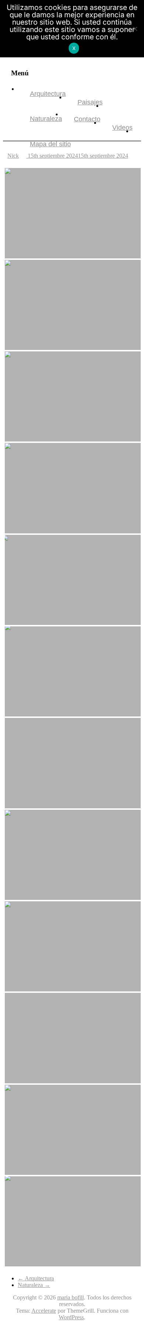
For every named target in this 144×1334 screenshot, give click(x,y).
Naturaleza (46, 118)
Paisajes (90, 102)
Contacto (87, 119)
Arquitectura (48, 93)
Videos (122, 127)
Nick (13, 156)
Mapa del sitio (50, 144)
